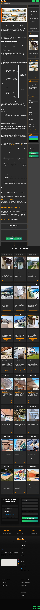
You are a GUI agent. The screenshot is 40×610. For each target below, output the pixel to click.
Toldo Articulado (3, 586)
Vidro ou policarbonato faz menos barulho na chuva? (33, 26)
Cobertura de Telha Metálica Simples (7, 375)
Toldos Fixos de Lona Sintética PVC (7, 254)
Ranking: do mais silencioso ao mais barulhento (34, 14)
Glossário (22, 552)
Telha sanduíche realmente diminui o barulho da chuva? (34, 28)
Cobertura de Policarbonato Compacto (20, 314)
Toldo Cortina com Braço (4, 585)
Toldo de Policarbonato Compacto (33, 284)
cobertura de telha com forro (11, 122)
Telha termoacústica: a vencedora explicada (33, 16)
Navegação (23, 545)
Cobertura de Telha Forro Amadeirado (6, 406)
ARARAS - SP (30, 114)
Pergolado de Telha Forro (6, 436)
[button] (33, 9)
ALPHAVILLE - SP (31, 102)
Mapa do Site (22, 555)
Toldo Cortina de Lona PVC (4, 582)
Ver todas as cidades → (33, 131)
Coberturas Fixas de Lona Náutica (7, 284)
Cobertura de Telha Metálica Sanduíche (20, 376)
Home (22, 548)
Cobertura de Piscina (23, 595)
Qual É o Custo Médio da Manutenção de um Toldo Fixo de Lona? (33, 92)
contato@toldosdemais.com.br (10, 514)
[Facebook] (18, 561)
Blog (21, 551)
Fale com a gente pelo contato (5, 219)
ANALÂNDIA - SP (31, 109)
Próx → (37, 77)
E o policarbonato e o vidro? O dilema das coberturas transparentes (34, 19)
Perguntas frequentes (32, 24)
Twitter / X (32, 141)
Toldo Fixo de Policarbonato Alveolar (20, 284)
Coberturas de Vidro (20, 436)
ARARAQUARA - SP (31, 112)
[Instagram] (18, 560)
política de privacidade (28, 516)
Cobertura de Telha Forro (33, 375)
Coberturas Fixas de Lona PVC (33, 254)
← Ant (30, 77)
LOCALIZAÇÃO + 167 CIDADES (5, 557)
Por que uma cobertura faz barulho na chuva (34, 12)
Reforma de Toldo (20, 466)
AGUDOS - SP (30, 100)
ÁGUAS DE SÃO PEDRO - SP (32, 124)
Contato (22, 561)
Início (1, 3)
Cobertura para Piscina (7, 466)
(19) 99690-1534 (10, 238)
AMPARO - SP (30, 107)
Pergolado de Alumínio (33, 406)
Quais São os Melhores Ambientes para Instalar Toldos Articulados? (33, 88)
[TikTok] (18, 565)
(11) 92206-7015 (19, 238)
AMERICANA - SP (31, 105)
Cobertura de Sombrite (33, 466)
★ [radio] (11, 227)
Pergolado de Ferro (20, 406)
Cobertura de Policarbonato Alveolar (25, 579)
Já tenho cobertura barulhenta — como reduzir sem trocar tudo (34, 21)
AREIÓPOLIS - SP (31, 119)
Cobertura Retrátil (33, 436)
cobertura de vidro (12, 144)
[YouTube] (18, 563)
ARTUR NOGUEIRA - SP (31, 121)
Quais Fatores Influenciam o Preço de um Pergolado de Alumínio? (33, 85)
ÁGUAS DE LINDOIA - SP (32, 126)
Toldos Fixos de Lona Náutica (20, 254)
